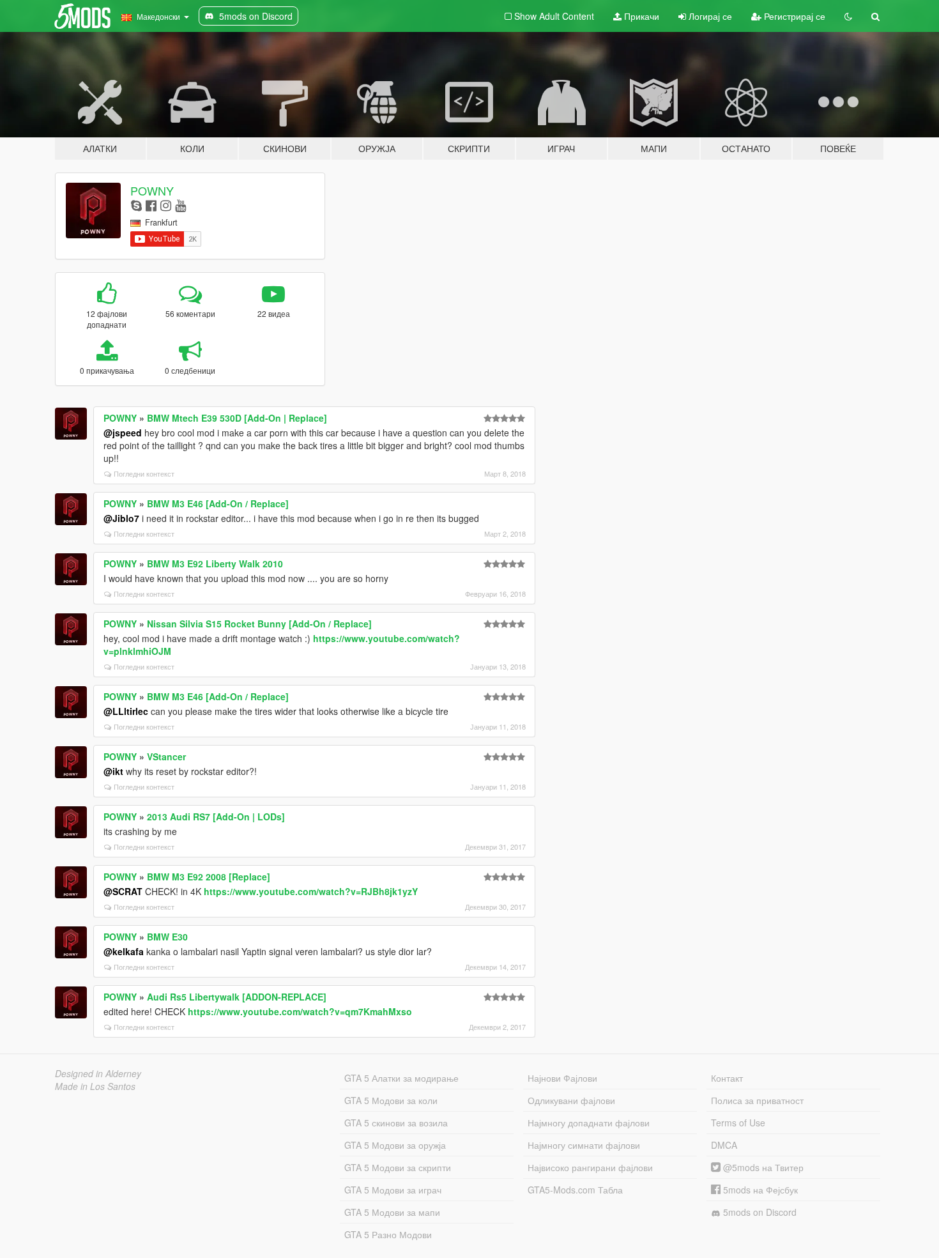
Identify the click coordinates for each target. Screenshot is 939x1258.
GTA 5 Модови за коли (391, 1100)
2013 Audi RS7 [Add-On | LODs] (216, 816)
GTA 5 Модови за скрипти (397, 1167)
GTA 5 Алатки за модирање (401, 1077)
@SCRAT (122, 891)
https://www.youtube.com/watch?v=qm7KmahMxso (300, 1011)
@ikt (113, 771)
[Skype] (136, 205)
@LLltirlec (125, 711)
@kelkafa (123, 951)
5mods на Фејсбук (759, 1189)
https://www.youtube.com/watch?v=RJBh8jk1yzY (311, 891)
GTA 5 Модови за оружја (395, 1145)
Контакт (727, 1077)
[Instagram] (166, 205)
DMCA (724, 1145)
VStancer (166, 756)
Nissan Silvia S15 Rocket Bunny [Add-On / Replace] (259, 623)
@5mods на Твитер (762, 1167)
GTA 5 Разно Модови (388, 1234)
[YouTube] (180, 205)
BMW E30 (167, 936)
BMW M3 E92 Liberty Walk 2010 (215, 563)
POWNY (152, 190)
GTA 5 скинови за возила (396, 1122)
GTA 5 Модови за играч (392, 1189)
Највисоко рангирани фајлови (590, 1167)
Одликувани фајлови (571, 1100)
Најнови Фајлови (562, 1077)
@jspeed (122, 432)
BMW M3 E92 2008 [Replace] (208, 876)
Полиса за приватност (757, 1100)
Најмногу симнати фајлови (584, 1145)
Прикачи (640, 16)
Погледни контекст (144, 473)
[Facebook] (151, 205)
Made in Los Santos (95, 1086)
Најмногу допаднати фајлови (589, 1122)
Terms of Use (738, 1122)
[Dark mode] (848, 16)
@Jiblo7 (121, 518)
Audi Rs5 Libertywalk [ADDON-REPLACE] (236, 996)
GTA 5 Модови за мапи (392, 1212)
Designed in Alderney (98, 1073)
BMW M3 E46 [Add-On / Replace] (218, 503)
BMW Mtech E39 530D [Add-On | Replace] (237, 417)
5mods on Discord (759, 1212)
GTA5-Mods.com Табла (575, 1189)
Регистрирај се (793, 16)
